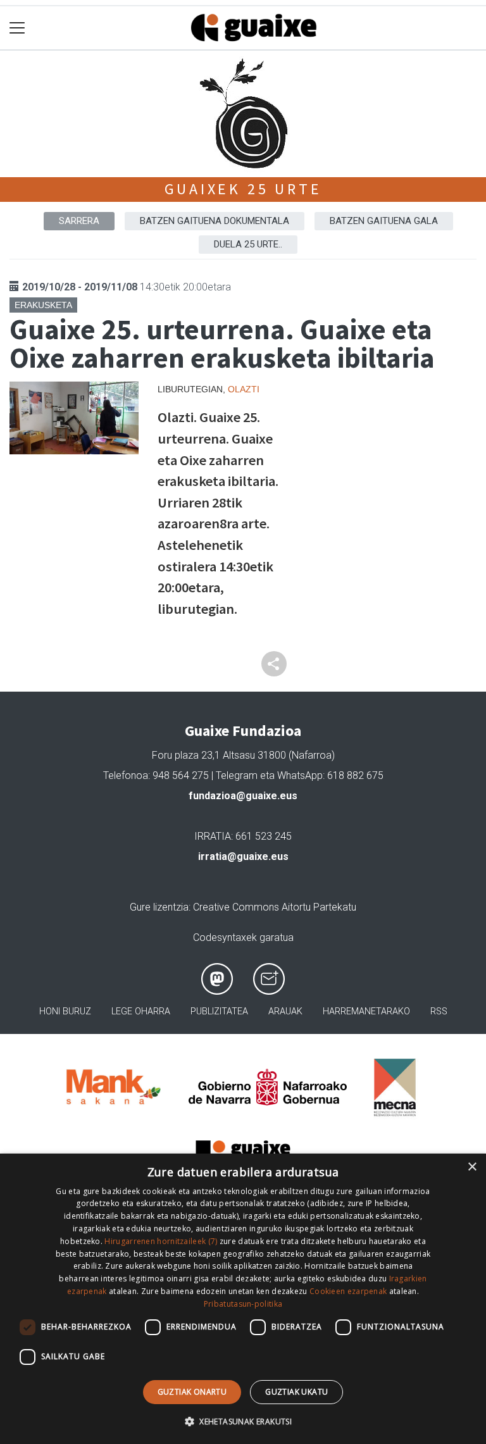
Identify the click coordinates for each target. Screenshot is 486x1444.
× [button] (472, 1167)
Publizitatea (219, 1011)
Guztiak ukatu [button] (296, 1391)
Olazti (243, 389)
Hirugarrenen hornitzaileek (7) (160, 1241)
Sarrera (79, 221)
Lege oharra (140, 1011)
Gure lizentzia (159, 907)
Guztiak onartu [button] (192, 1391)
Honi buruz (65, 1011)
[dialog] (243, 1299)
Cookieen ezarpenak (348, 1291)
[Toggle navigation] (17, 28)
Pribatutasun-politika (243, 1303)
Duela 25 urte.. (248, 244)
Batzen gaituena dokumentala (214, 221)
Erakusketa (43, 305)
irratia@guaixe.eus (243, 856)
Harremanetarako (366, 1011)
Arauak (285, 1011)
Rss (438, 1011)
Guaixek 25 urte (243, 189)
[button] (243, 1421)
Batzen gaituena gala (384, 221)
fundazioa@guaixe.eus (243, 796)
